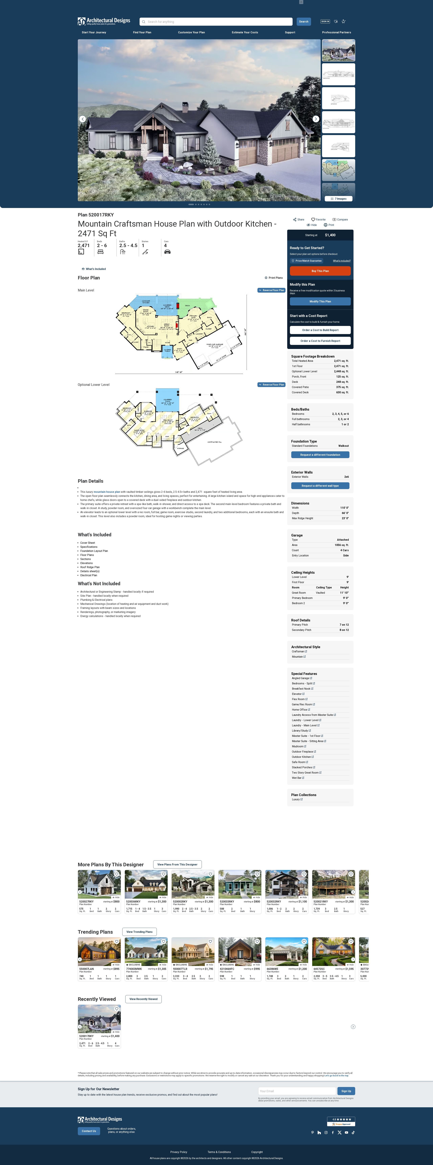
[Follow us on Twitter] (340, 1132)
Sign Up (346, 1091)
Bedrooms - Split (302, 683)
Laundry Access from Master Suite (312, 715)
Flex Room (298, 699)
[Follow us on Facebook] (333, 1132)
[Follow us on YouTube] (346, 1132)
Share (301, 219)
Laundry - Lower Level (305, 720)
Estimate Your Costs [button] (245, 32)
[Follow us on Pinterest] (313, 1132)
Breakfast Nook (301, 688)
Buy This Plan (320, 271)
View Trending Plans (140, 931)
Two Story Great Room (305, 772)
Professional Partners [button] (336, 32)
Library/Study (300, 730)
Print (331, 225)
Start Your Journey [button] (94, 32)
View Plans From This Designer (177, 864)
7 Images (341, 198)
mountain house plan (107, 491)
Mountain (297, 656)
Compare (342, 219)
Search (303, 21)
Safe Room (298, 762)
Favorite (321, 219)
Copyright (257, 1152)
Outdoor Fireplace (302, 751)
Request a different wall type (320, 485)
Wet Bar (296, 777)
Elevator (297, 694)
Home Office (299, 709)
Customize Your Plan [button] (191, 32)
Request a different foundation (320, 454)
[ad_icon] (104, 21)
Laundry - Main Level (304, 725)
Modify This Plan (320, 301)
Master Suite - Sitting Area (307, 741)
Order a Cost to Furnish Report (320, 341)
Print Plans (276, 277)
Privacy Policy (178, 1152)
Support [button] (290, 32)
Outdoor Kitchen (301, 757)
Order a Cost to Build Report (320, 330)
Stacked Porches (302, 767)
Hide (314, 225)
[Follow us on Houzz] (319, 1132)
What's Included (96, 269)
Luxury (296, 799)
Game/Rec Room (302, 704)
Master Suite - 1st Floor (306, 736)
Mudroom (297, 746)
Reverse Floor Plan (273, 290)
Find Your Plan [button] (142, 32)
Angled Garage (300, 678)
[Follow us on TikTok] (353, 1132)
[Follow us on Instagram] (326, 1132)
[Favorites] (336, 21)
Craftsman (298, 651)
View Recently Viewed (143, 999)
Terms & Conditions (219, 1152)
